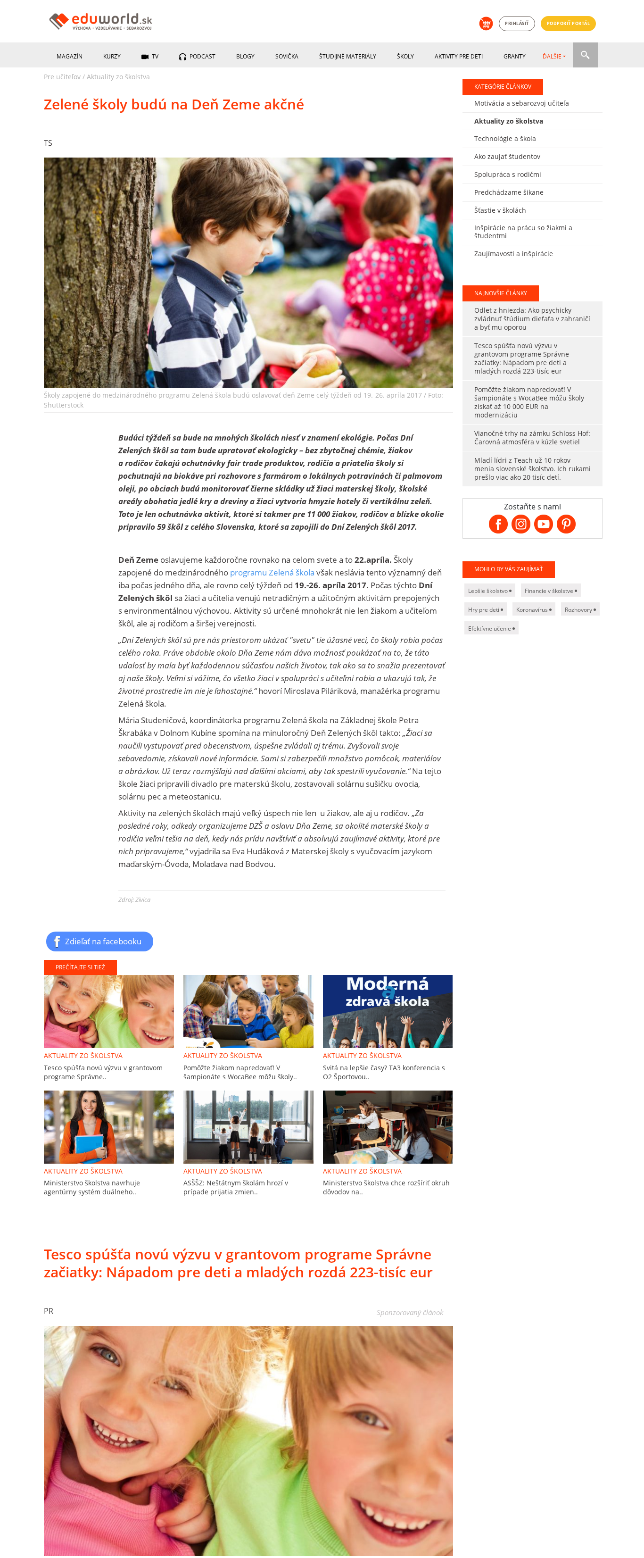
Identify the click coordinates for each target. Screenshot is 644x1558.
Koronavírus (532, 610)
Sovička (286, 56)
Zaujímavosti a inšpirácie (513, 253)
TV (154, 56)
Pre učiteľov (62, 76)
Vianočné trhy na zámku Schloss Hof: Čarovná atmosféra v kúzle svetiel (532, 437)
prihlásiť (517, 23)
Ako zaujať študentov (507, 156)
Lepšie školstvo (488, 591)
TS (48, 143)
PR (48, 1311)
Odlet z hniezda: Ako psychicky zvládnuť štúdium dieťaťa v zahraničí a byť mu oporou (532, 319)
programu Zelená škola (272, 572)
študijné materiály (347, 56)
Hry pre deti (484, 610)
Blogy (245, 56)
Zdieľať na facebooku (103, 941)
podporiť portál (568, 23)
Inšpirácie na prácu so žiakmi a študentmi (523, 231)
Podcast (201, 56)
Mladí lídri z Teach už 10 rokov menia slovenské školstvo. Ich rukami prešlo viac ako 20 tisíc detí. (532, 469)
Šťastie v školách (500, 210)
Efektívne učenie (490, 629)
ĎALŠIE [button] (552, 56)
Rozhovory (579, 610)
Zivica (142, 899)
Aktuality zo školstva (118, 76)
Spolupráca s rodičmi (507, 174)
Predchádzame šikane (509, 192)
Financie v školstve (550, 591)
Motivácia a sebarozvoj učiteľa (521, 103)
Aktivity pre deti (459, 56)
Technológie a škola (505, 138)
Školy (405, 56)
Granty (515, 56)
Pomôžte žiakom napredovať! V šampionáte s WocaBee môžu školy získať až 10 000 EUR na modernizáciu (529, 402)
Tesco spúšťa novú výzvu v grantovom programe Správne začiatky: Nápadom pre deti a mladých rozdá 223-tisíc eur (521, 358)
